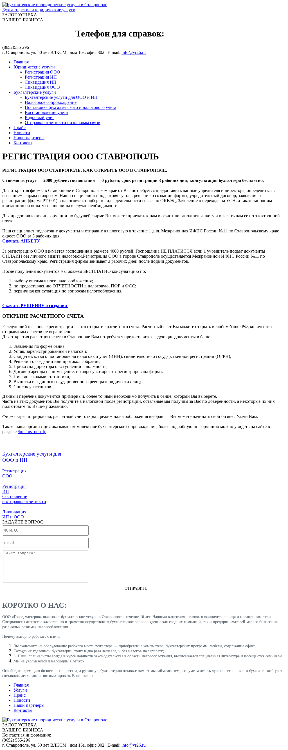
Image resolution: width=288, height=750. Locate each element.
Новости (22, 132)
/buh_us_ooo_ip (32, 431)
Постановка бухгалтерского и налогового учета (70, 107)
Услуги (20, 690)
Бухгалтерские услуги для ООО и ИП (61, 97)
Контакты (23, 142)
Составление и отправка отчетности (24, 499)
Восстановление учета (46, 112)
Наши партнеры (29, 137)
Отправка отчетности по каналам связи (62, 122)
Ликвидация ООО (42, 87)
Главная (21, 62)
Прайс (20, 127)
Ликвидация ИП (41, 82)
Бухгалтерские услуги (35, 92)
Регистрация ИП (41, 77)
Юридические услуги (34, 67)
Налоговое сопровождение (50, 102)
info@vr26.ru (134, 52)
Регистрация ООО (42, 72)
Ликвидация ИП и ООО (14, 514)
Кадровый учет (39, 117)
